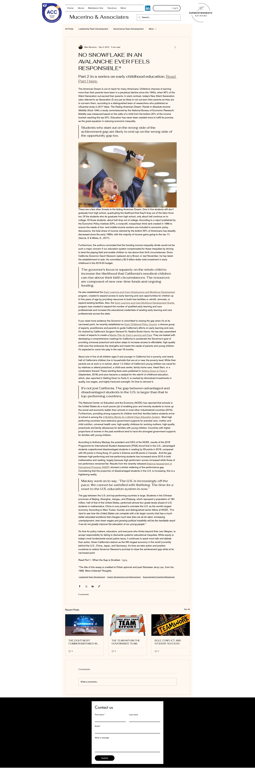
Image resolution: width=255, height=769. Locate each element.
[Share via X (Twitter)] (86, 586)
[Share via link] (99, 586)
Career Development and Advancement (124, 577)
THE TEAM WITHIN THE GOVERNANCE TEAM (126, 642)
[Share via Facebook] (79, 586)
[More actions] (175, 47)
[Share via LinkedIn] (92, 586)
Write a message (102, 738)
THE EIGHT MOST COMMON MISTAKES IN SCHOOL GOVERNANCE (83, 642)
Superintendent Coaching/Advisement (159, 577)
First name (100, 715)
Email (98, 726)
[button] (95, 8)
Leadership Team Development (93, 29)
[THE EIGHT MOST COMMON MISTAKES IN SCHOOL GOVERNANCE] (84, 625)
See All (187, 609)
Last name (133, 715)
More (151, 29)
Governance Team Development (128, 29)
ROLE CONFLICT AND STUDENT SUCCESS (168, 642)
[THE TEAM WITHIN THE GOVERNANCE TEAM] (127, 625)
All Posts (69, 29)
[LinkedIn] (147, 8)
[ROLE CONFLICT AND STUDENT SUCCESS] (170, 625)
